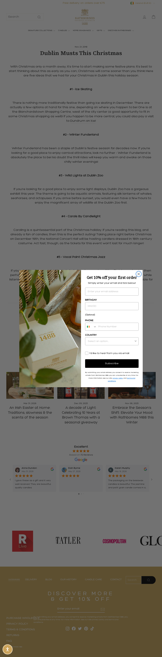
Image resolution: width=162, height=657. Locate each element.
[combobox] (91, 326)
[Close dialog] (138, 274)
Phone (89, 320)
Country (91, 335)
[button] (8, 649)
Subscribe (112, 363)
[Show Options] (135, 341)
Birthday (91, 300)
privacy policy (117, 378)
